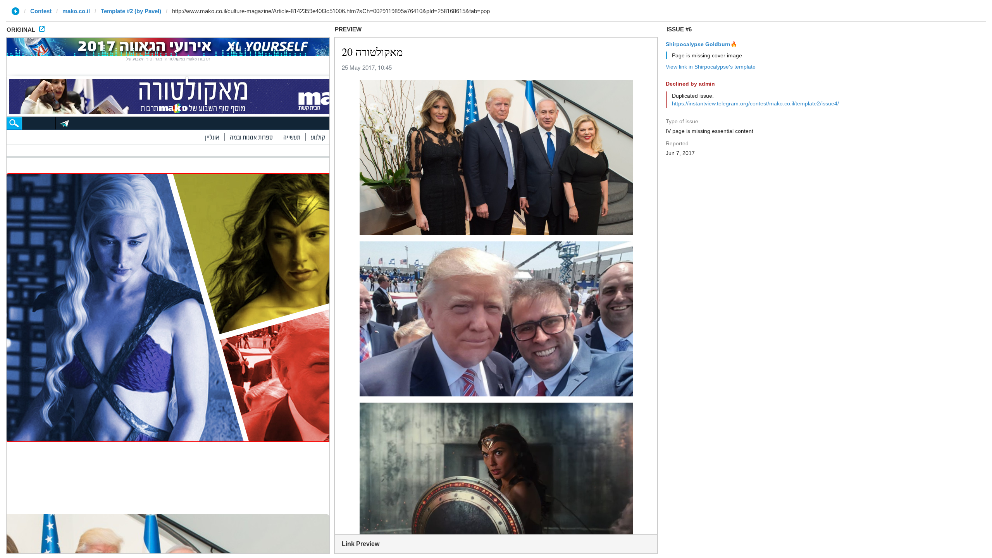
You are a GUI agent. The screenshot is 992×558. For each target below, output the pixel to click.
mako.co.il (76, 11)
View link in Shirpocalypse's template (711, 67)
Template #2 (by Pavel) (131, 11)
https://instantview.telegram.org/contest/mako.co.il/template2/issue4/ (755, 103)
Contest (41, 11)
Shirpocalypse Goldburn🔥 (701, 44)
